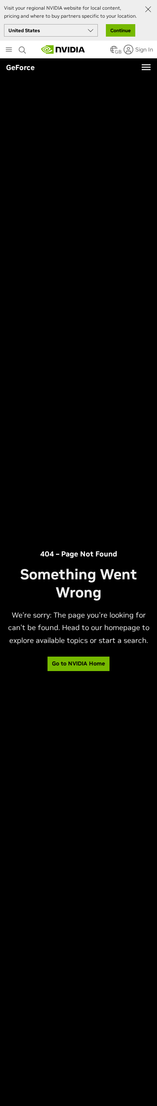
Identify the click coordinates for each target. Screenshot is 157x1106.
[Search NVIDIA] (22, 48)
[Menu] (146, 67)
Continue (120, 30)
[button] (114, 52)
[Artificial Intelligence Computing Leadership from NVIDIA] (63, 49)
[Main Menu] (9, 50)
